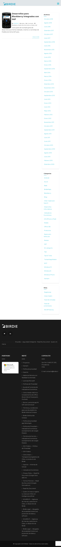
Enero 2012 (47, 118)
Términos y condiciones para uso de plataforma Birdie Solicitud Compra (30, 410)
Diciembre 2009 (49, 164)
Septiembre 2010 (49, 149)
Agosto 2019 (48, 23)
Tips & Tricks (48, 255)
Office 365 (47, 226)
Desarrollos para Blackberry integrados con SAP (25, 16)
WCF (45, 263)
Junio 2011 (47, 141)
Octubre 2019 (48, 19)
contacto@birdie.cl (52, 371)
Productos (47, 230)
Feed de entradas (49, 300)
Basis (45, 185)
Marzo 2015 (47, 61)
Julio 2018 (47, 26)
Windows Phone (49, 275)
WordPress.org (49, 309)
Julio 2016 (47, 46)
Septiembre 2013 (49, 95)
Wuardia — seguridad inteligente (25, 342)
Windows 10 (48, 267)
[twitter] (4, 333)
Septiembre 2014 (49, 69)
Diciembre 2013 (49, 84)
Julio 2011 (47, 137)
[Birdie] (9, 4)
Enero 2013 (47, 103)
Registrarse (47, 292)
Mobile (33, 25)
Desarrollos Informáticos (24, 25)
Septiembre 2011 (49, 130)
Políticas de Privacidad (30, 384)
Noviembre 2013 (49, 88)
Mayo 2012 (47, 111)
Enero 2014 (47, 80)
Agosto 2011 (47, 134)
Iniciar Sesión (48, 296)
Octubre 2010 (48, 145)
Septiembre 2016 (49, 42)
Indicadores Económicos (30, 470)
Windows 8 (47, 271)
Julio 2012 (47, 107)
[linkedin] (10, 333)
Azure (46, 182)
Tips (45, 252)
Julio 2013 (47, 99)
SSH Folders (27, 451)
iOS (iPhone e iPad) (50, 219)
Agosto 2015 (48, 53)
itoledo (23, 23)
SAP (36, 25)
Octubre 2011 (48, 126)
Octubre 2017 (48, 34)
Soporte (25, 372)
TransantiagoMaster (50, 259)
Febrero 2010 (48, 160)
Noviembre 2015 (49, 49)
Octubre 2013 (48, 91)
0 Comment (30, 23)
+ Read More (35, 37)
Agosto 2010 (48, 153)
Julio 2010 (47, 156)
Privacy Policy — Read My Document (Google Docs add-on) (30, 475)
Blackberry (15, 25)
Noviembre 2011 (49, 122)
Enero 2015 (47, 65)
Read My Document (43, 342)
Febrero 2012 (48, 114)
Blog (45, 197)
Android (46, 178)
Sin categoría (48, 248)
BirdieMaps (47, 189)
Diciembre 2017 (49, 30)
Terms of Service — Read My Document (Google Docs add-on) (30, 483)
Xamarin (46, 278)
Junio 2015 (47, 57)
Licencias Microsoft (29, 381)
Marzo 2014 (47, 76)
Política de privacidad (30, 369)
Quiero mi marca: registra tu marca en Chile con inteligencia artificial (30, 494)
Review (46, 240)
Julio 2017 (47, 38)
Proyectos (26, 362)
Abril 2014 (47, 72)
